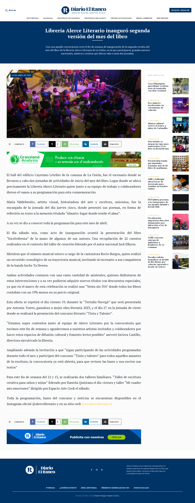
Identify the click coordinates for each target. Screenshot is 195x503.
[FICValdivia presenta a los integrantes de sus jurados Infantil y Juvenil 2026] (180, 202)
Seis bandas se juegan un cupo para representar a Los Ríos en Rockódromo (158, 145)
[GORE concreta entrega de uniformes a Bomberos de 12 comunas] (180, 241)
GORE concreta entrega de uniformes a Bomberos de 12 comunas (156, 242)
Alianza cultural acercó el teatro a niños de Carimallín (157, 126)
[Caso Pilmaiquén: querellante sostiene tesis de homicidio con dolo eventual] (180, 86)
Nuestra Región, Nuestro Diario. (106, 496)
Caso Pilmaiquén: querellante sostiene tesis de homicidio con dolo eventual (158, 87)
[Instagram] (97, 470)
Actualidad (153, 81)
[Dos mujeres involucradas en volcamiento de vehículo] (180, 105)
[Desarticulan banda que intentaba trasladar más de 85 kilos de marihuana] (180, 163)
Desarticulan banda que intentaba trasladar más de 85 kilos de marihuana (158, 164)
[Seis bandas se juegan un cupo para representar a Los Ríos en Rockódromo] (180, 144)
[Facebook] (91, 470)
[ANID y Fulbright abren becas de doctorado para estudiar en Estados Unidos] (180, 183)
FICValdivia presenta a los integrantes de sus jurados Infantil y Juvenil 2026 (158, 203)
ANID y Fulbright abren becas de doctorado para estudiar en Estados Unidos (158, 184)
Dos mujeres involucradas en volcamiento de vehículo (156, 106)
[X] (102, 470)
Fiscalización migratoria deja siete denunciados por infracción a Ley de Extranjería (158, 223)
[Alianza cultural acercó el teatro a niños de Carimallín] (180, 125)
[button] (10, 10)
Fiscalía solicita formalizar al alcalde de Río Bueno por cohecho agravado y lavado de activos (158, 262)
